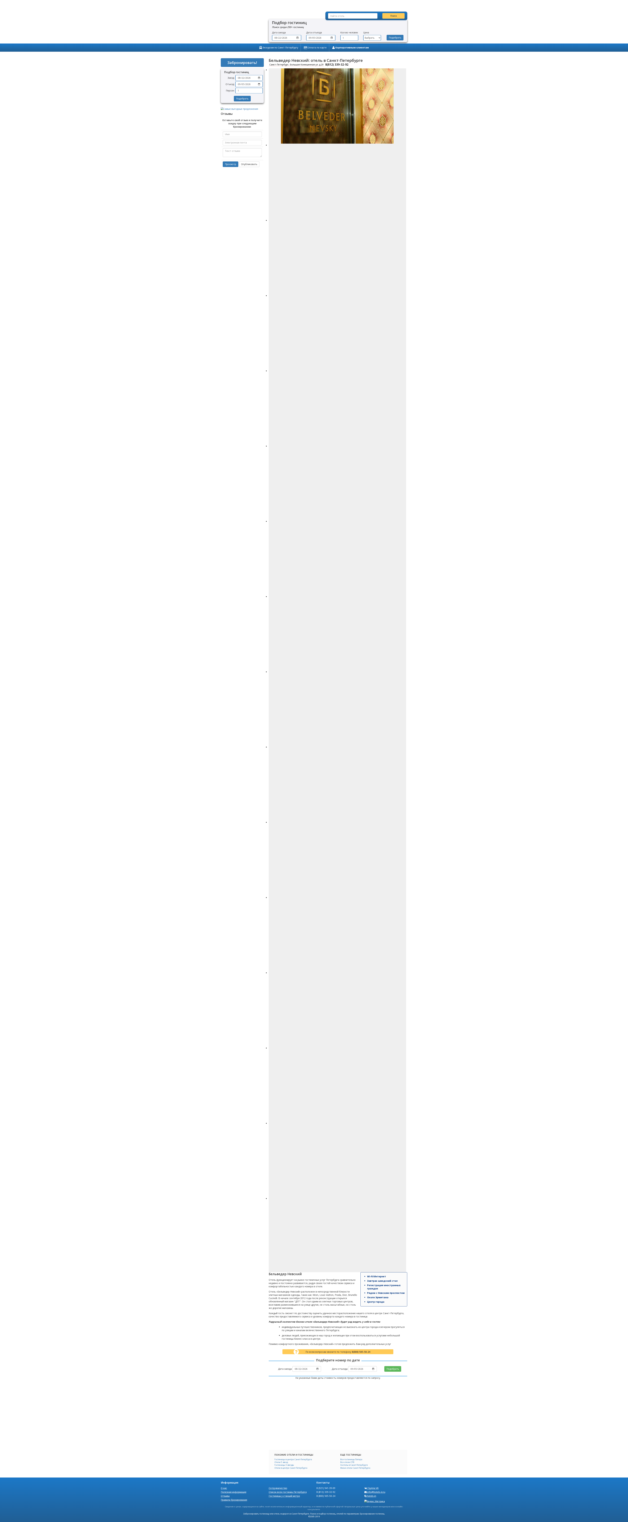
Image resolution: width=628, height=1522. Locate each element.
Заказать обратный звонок (244, 13)
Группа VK (373, 1488)
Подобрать (395, 37)
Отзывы (225, 1495)
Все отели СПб (347, 1462)
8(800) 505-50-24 (361, 1351)
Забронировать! (242, 62)
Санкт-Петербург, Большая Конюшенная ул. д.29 (296, 64)
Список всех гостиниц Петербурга (288, 1492)
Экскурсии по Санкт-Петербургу (280, 47)
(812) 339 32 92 (277, 4)
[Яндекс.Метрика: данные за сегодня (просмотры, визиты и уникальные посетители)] (374, 1501)
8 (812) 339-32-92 (325, 1492)
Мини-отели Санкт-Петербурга (355, 1468)
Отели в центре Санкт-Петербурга (290, 1468)
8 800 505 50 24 (311, 4)
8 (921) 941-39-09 (325, 1488)
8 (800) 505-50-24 (325, 1495)
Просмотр (230, 164)
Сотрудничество (278, 1488)
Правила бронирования (234, 1499)
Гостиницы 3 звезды (284, 1465)
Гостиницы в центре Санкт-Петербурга (293, 1459)
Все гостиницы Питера (351, 1459)
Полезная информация (233, 1492)
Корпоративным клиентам (352, 47)
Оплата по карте (317, 47)
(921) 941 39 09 (243, 4)
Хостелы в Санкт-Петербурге (354, 1465)
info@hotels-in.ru (275, 13)
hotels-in (303, 13)
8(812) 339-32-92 (336, 64)
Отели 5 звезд (281, 1462)
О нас (224, 1488)
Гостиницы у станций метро (284, 1495)
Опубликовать (249, 164)
